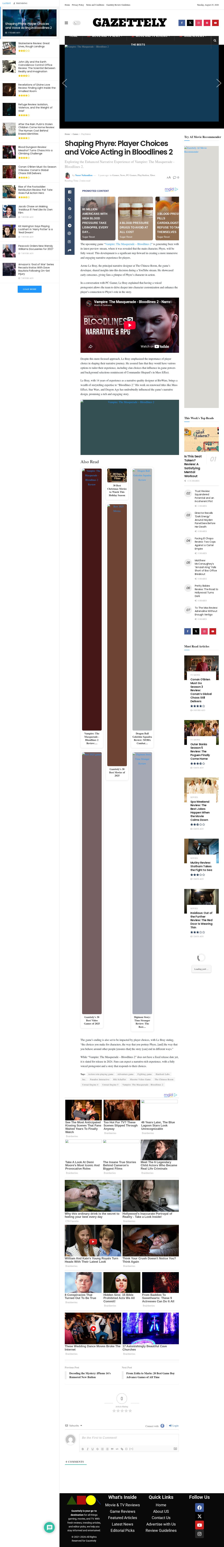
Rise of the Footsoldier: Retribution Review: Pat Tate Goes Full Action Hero (35, 190)
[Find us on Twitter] (190, 23)
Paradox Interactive (99, 1079)
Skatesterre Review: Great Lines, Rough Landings (34, 45)
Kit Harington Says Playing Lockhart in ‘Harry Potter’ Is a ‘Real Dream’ (35, 229)
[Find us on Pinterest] (207, 23)
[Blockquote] (112, 1449)
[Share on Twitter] (70, 200)
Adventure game (125, 1074)
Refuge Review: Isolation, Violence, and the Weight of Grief (35, 107)
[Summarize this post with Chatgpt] (70, 234)
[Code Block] (117, 1449)
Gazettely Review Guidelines (118, 4)
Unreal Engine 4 (90, 1084)
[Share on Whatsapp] (70, 217)
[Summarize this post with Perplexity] (70, 242)
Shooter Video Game (140, 1079)
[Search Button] (215, 40)
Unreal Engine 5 (110, 1084)
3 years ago (103, 175)
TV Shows (195, 675)
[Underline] (92, 1449)
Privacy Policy (78, 4)
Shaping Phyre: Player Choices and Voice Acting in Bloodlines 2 (28, 26)
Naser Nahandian (83, 175)
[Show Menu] (66, 23)
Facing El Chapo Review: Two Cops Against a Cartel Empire (205, 543)
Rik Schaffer (119, 1079)
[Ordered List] (102, 1449)
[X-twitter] (199, 1516)
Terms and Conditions (95, 4)
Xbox (152, 175)
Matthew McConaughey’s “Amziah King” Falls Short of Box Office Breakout (206, 567)
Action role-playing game (100, 1074)
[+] (131, 1448)
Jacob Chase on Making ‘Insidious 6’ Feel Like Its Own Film (35, 209)
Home (67, 4)
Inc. (84, 1079)
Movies (194, 797)
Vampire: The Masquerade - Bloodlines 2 (142, 1084)
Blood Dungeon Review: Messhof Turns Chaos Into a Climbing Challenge (35, 150)
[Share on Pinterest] (70, 209)
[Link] (122, 1449)
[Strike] (97, 1449)
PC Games (131, 175)
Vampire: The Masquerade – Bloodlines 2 (128, 244)
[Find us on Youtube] (215, 23)
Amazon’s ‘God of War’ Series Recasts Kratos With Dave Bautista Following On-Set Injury (36, 269)
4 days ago (198, 828)
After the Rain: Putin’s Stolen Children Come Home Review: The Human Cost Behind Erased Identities (36, 129)
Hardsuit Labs (163, 1074)
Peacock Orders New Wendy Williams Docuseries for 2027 (35, 247)
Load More (29, 289)
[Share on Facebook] (70, 192)
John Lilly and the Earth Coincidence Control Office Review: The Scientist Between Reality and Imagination (36, 66)
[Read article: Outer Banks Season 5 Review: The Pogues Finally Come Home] (201, 732)
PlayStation (86, 134)
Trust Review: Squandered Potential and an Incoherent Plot (204, 496)
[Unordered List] (107, 1449)
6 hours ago (198, 710)
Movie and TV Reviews (151, 36)
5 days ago (198, 879)
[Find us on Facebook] (181, 23)
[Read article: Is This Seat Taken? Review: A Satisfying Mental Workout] (201, 439)
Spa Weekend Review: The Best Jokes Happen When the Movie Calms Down (200, 811)
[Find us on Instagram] (198, 23)
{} (126, 1448)
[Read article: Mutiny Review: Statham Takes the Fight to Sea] (201, 851)
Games (75, 134)
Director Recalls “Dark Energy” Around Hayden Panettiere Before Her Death (205, 519)
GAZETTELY (129, 23)
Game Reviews (194, 36)
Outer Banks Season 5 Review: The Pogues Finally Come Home (200, 751)
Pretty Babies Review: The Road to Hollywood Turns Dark (206, 591)
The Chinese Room (164, 1079)
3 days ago (198, 767)
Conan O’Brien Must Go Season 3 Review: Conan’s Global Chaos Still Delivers (37, 170)
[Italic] (87, 1449)
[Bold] (82, 1449)
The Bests (138, 44)
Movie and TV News (106, 36)
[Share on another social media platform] (70, 250)
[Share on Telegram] (70, 225)
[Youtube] (199, 1525)
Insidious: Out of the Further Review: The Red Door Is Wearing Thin (201, 920)
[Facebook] (199, 1507)
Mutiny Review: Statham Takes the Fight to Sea (201, 866)
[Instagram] (199, 1533)
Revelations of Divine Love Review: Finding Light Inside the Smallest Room (37, 88)
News (122, 175)
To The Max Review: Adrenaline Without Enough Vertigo (206, 611)
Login (175, 1425)
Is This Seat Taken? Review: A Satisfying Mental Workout (193, 466)
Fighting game (145, 1074)
